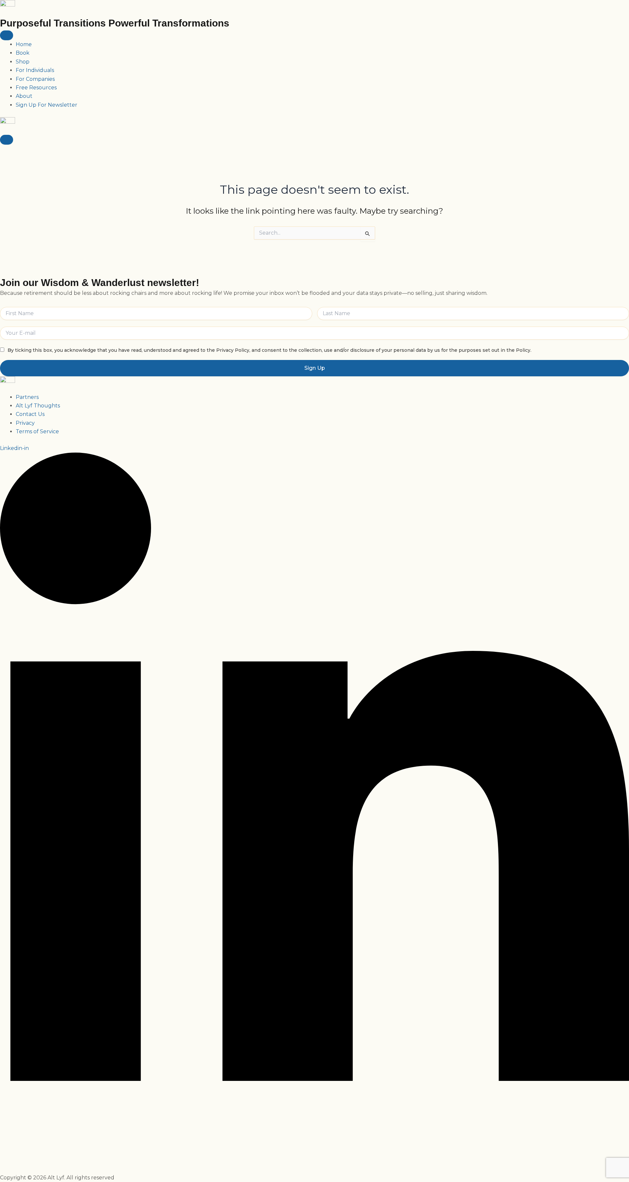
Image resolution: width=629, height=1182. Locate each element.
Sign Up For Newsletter (46, 105)
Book (22, 53)
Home (24, 44)
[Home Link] (7, 125)
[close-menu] (6, 140)
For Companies (35, 79)
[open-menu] (6, 35)
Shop (22, 62)
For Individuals (35, 70)
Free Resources (36, 87)
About (24, 96)
